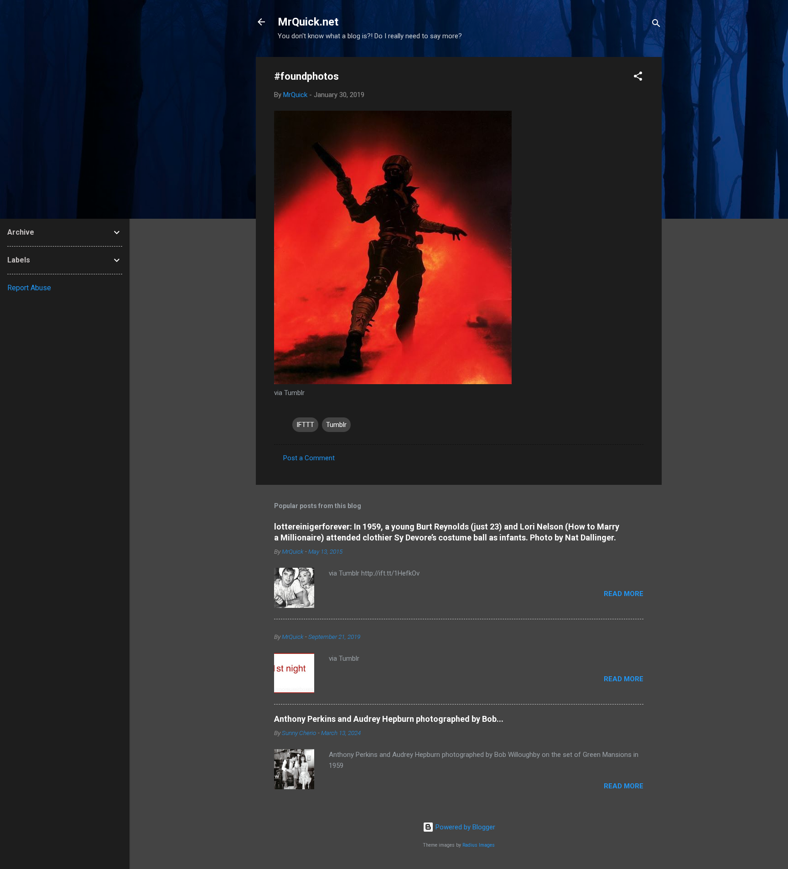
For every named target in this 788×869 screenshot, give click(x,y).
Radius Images (478, 845)
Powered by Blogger (464, 827)
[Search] (656, 25)
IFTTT (305, 425)
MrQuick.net (308, 21)
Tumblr (336, 425)
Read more (623, 594)
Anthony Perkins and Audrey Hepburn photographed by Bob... (388, 719)
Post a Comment (309, 458)
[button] (637, 78)
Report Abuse (29, 287)
